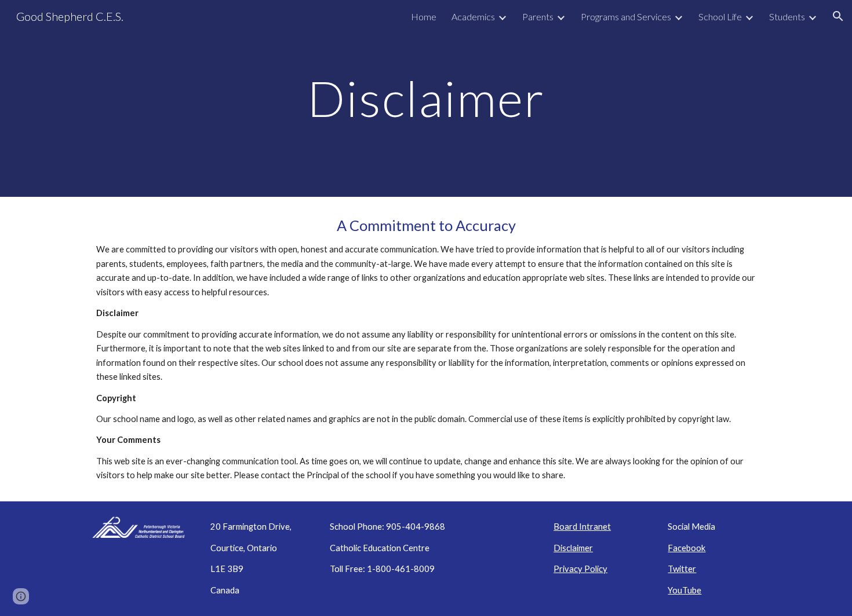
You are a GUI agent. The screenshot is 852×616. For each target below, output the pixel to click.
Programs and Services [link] (626, 16)
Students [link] (787, 16)
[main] (426, 98)
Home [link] (423, 16)
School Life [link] (720, 16)
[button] (838, 16)
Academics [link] (473, 16)
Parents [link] (538, 16)
